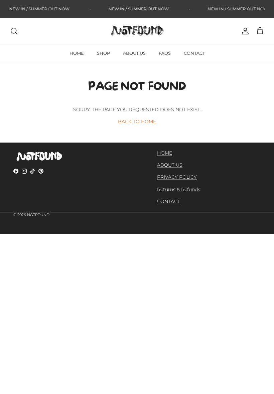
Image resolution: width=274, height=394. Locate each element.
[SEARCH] (14, 31)
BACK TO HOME (137, 122)
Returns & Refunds (178, 189)
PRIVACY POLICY (177, 177)
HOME (77, 53)
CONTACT (194, 53)
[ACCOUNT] (244, 31)
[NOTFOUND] (137, 31)
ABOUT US (134, 53)
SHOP (103, 53)
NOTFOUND (38, 214)
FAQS (165, 53)
